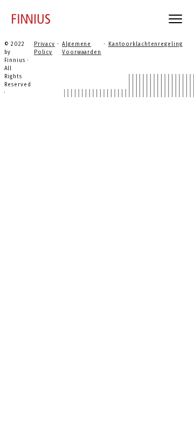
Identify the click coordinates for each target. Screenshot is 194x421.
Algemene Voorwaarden (81, 48)
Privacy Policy (44, 48)
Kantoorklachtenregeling (145, 44)
